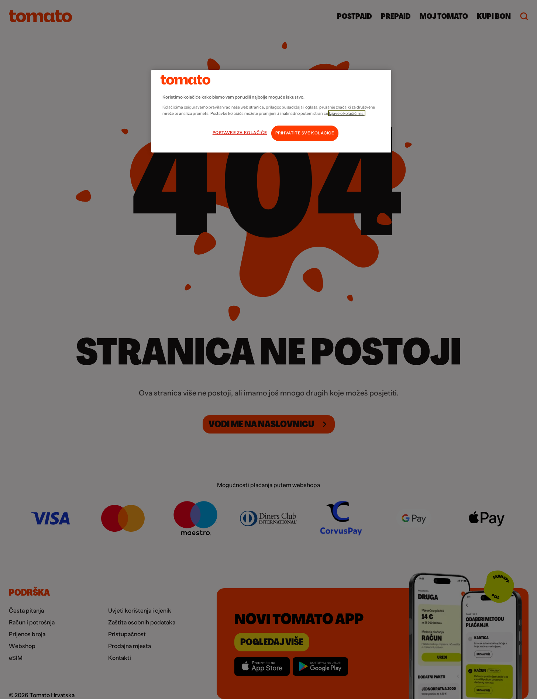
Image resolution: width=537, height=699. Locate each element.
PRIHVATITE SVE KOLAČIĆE (304, 133)
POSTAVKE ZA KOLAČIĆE (240, 132)
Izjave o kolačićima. (347, 113)
